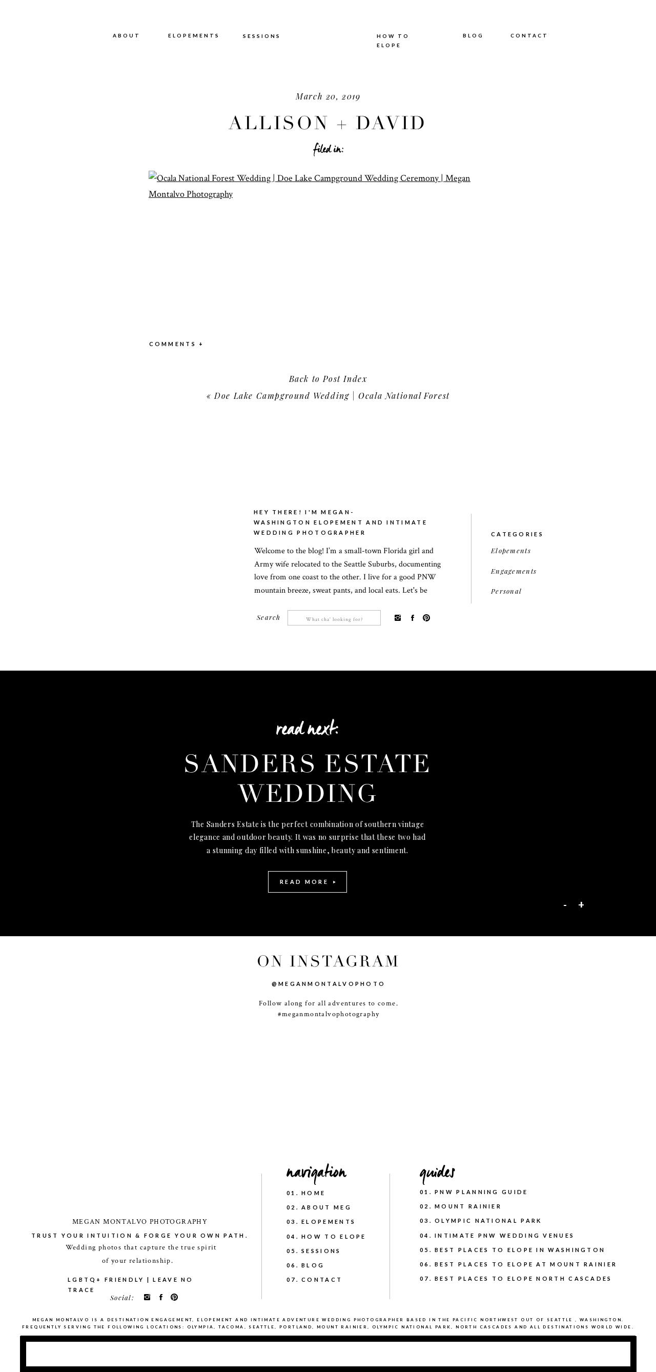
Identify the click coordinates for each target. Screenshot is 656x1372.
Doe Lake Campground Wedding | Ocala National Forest (332, 395)
